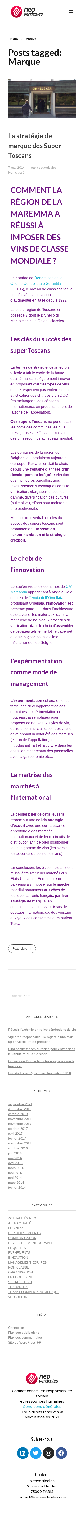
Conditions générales (42, 1406)
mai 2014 (15, 1178)
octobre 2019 (18, 1114)
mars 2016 (16, 1168)
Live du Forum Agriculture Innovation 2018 (39, 1073)
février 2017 (17, 1138)
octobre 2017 (18, 1128)
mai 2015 (15, 1173)
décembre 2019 (20, 1109)
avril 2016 (15, 1163)
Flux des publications (23, 1332)
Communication (22, 1238)
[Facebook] (61, 1453)
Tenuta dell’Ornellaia (45, 598)
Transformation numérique (34, 1292)
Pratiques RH (20, 1277)
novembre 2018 (20, 1119)
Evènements (19, 1253)
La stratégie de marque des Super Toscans (34, 145)
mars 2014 (16, 1182)
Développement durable (30, 1243)
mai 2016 (15, 1158)
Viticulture (18, 1297)
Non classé (16, 172)
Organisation (20, 1272)
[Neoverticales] (26, 12)
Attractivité (19, 1223)
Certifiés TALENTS (24, 1233)
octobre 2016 (18, 1148)
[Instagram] (48, 1453)
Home (14, 38)
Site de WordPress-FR (24, 1342)
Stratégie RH (20, 1282)
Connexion (16, 1328)
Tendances (18, 1287)
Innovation (18, 1257)
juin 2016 (15, 1153)
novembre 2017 (20, 1124)
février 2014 (17, 1187)
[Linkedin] (23, 1453)
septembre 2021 (20, 1104)
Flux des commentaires (25, 1337)
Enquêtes (17, 1248)
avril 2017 (15, 1133)
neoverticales (47, 167)
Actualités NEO (22, 1218)
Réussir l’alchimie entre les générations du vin (42, 1029)
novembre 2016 (20, 1143)
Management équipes (27, 1262)
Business (16, 1228)
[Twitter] (36, 1453)
